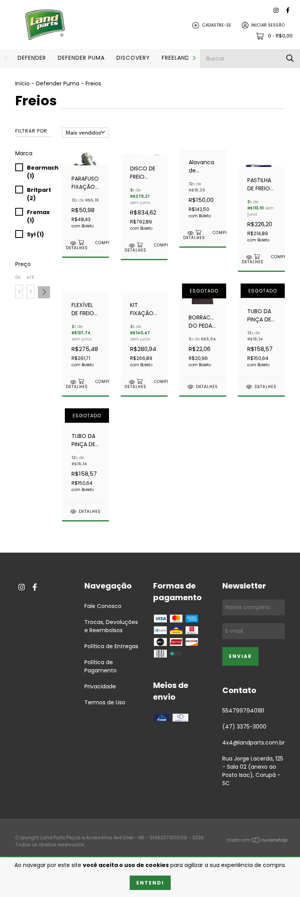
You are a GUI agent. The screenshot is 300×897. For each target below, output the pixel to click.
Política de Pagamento (100, 666)
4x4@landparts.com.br (253, 742)
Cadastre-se (216, 25)
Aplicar (44, 292)
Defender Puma (57, 83)
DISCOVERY (133, 58)
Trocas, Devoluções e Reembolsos (111, 626)
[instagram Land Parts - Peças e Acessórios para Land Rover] (276, 10)
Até (30, 277)
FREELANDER (179, 58)
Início (22, 83)
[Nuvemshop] (257, 841)
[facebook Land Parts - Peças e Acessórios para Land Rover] (288, 10)
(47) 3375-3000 (244, 726)
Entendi (150, 882)
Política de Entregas (111, 646)
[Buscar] (290, 58)
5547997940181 (243, 710)
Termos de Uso (104, 702)
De (18, 277)
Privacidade (100, 686)
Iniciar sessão (268, 25)
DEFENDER (32, 58)
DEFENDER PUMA (81, 58)
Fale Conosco (102, 606)
